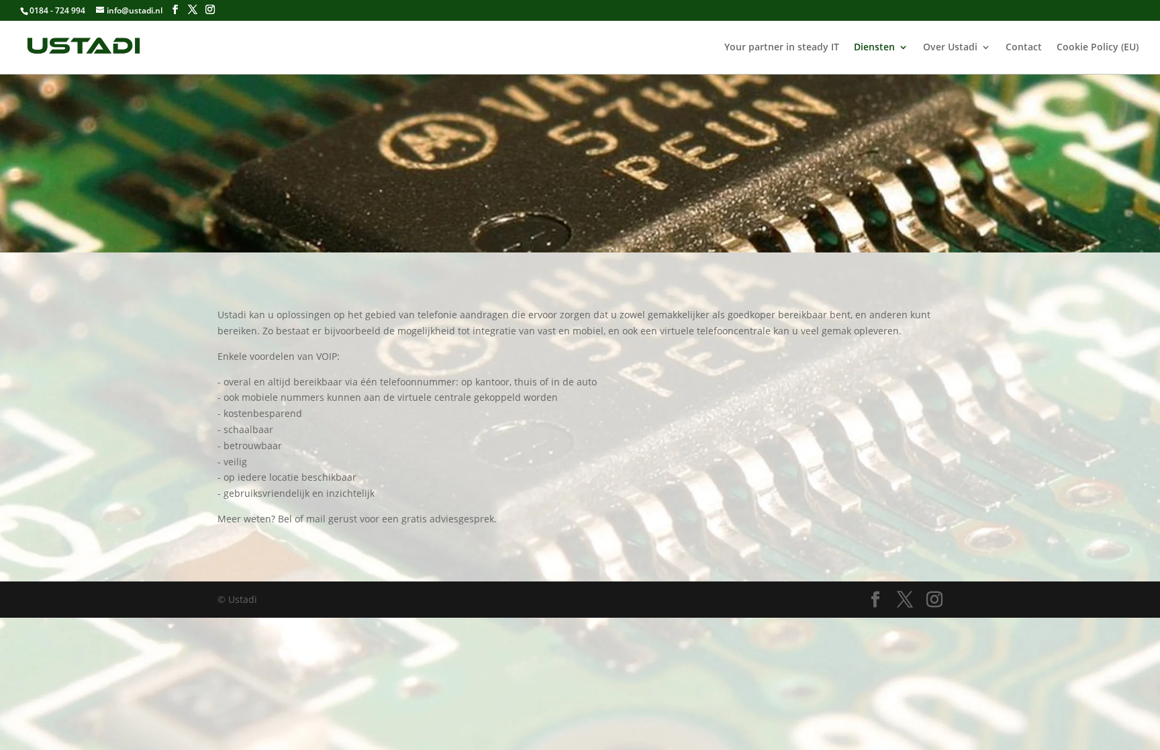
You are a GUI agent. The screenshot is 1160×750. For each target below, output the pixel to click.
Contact (1024, 47)
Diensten (874, 47)
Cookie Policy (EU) (1098, 47)
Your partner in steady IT (781, 47)
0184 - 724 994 (57, 10)
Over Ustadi (950, 47)
